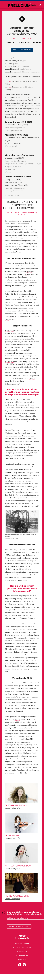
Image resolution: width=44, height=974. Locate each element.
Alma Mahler (10, 361)
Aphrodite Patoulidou (16, 770)
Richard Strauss (14, 563)
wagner (23, 742)
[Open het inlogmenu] (40, 5)
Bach (27, 274)
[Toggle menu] (4, 4)
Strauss (21, 249)
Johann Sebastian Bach (26, 313)
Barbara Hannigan (12, 221)
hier (10, 81)
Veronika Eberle (28, 483)
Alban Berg (9, 330)
